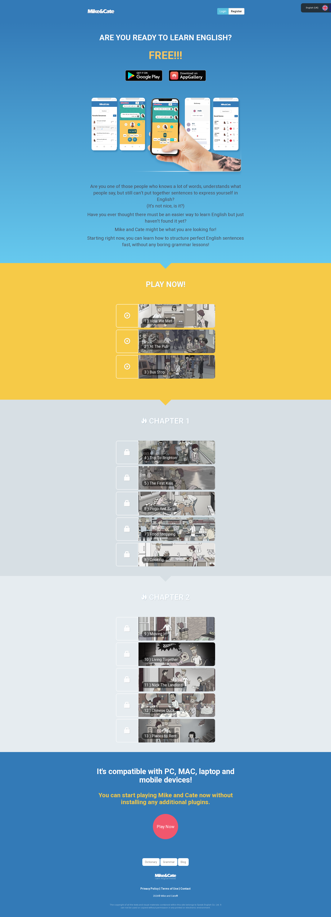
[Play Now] (165, 837)
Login (223, 11)
